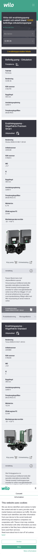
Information (19, 497)
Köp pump (10, 262)
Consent (19, 494)
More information (30, 551)
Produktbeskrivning (9, 316)
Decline (19, 541)
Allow (19, 547)
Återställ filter (9, 27)
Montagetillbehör (25, 316)
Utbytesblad (10, 133)
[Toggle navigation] (33, 5)
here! (3, 535)
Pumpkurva (9, 64)
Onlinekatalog (23, 262)
